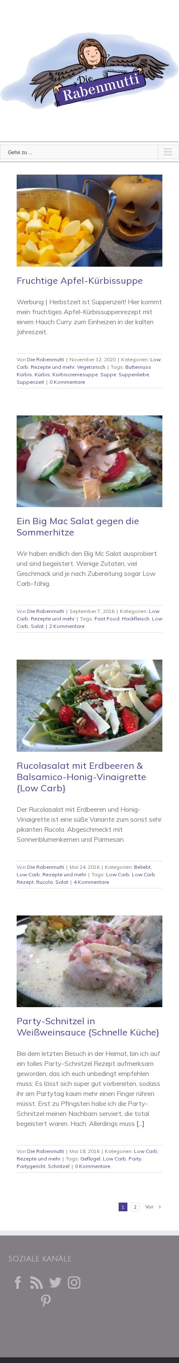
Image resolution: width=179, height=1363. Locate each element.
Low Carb (28, 874)
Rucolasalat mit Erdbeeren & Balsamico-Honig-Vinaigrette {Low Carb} (81, 777)
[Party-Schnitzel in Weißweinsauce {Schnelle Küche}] (89, 961)
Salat (37, 626)
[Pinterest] (46, 1301)
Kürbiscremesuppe (75, 374)
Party (135, 1158)
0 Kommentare (67, 382)
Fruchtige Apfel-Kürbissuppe (80, 280)
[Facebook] (18, 1282)
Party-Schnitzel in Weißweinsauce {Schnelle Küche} (88, 1026)
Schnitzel (59, 1166)
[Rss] (36, 1282)
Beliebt (142, 867)
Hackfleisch (135, 618)
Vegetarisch (91, 367)
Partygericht (31, 1166)
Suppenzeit (30, 382)
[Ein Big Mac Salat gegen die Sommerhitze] (89, 461)
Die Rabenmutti (45, 359)
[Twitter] (55, 1282)
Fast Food (106, 618)
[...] (140, 1123)
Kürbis (42, 374)
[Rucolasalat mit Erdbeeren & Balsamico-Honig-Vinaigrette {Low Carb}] (89, 706)
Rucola (44, 882)
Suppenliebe (134, 374)
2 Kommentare (67, 626)
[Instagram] (74, 1282)
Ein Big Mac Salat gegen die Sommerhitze (78, 526)
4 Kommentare (91, 882)
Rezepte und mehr (53, 367)
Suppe (108, 374)
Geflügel (90, 1158)
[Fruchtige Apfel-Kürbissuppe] (89, 221)
